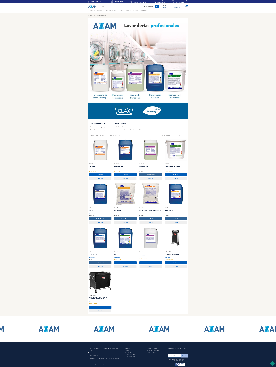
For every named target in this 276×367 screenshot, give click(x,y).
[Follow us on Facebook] (174, 360)
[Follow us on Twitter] (177, 360)
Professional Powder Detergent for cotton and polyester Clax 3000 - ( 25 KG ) (150, 210)
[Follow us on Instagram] (180, 360)
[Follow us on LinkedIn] (183, 360)
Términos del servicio (130, 354)
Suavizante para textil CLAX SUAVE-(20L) (149, 253)
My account (176, 7)
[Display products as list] (185, 135)
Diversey (91, 163)
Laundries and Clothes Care (99, 15)
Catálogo (127, 350)
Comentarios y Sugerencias (153, 350)
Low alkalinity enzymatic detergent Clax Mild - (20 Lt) (100, 165)
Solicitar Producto (151, 174)
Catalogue (99, 10)
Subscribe (184, 355)
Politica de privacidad (151, 352)
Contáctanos (143, 10)
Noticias (121, 10)
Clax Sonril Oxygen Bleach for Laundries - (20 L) (100, 210)
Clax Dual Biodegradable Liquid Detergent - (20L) (122, 165)
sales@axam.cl (93, 352)
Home (89, 15)
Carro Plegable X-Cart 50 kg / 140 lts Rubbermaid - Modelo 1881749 (174, 254)
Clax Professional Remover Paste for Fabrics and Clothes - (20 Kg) (175, 165)
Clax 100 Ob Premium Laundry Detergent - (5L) (125, 254)
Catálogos (128, 10)
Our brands (90, 10)
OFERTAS (135, 10)
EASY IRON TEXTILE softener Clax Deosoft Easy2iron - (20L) (150, 165)
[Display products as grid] (183, 135)
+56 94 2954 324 (94, 355)
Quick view (100, 178)
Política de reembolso (130, 356)
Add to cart (100, 174)
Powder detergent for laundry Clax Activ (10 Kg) (124, 210)
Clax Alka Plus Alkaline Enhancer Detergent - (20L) (98, 254)
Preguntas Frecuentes (152, 348)
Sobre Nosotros (128, 352)
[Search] (157, 6)
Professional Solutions (111, 10)
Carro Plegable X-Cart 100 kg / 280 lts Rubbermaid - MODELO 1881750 (99, 298)
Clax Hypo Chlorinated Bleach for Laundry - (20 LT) (174, 210)
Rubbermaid (168, 251)
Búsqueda (127, 348)
